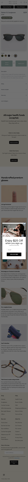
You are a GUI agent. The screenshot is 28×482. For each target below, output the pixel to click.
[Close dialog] (24, 224)
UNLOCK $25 (14, 254)
